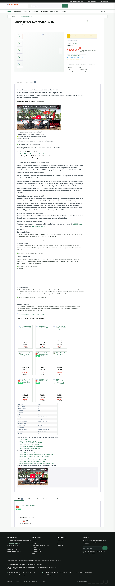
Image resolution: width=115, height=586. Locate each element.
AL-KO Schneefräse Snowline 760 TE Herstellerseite (31, 446)
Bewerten (83, 64)
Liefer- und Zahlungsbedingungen (40, 545)
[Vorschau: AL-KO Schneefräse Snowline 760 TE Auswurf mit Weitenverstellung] (20, 58)
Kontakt (34, 543)
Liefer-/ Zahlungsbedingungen (73, 55)
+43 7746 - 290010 (13, 544)
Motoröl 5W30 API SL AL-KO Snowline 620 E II (43, 394)
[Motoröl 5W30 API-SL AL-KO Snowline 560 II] (60, 386)
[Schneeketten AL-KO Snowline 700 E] (25, 333)
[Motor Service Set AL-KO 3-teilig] (42, 359)
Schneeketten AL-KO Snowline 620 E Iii (25, 368)
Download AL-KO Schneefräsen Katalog (28, 452)
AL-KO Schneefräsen (17, 567)
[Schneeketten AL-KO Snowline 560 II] (60, 333)
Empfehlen (92, 64)
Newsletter (60, 540)
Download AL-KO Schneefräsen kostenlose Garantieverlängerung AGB (35, 454)
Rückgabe (34, 547)
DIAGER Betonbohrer (12, 568)
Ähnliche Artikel (30, 498)
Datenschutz (61, 543)
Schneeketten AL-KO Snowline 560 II (60, 341)
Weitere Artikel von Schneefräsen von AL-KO (29, 448)
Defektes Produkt (36, 540)
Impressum (60, 545)
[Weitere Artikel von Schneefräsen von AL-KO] (94, 23)
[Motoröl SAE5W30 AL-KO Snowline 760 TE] (25, 386)
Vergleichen (71, 64)
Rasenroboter (53, 567)
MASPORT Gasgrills (27, 567)
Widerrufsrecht (36, 549)
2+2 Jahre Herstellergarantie (49, 572)
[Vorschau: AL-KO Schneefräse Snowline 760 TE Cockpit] (20, 65)
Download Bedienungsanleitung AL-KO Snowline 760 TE (32, 461)
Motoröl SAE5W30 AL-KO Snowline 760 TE (25, 394)
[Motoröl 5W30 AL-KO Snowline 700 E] (60, 359)
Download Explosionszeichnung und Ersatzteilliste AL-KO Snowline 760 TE (36, 463)
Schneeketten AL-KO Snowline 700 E (25, 341)
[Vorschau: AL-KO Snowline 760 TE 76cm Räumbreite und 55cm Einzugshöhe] (20, 43)
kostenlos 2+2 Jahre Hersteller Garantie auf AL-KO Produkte (35, 154)
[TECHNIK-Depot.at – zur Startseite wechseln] (14, 6)
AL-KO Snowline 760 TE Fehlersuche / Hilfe (29, 444)
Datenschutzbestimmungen (81, 43)
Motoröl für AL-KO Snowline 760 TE (27, 441)
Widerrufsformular (36, 551)
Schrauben (21, 568)
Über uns (60, 542)
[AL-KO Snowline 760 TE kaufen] (50, 314)
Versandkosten (30, 560)
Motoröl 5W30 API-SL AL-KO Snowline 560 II (60, 394)
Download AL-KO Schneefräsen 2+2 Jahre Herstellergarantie (33, 456)
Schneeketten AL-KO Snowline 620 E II (43, 341)
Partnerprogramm (36, 542)
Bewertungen (30, 82)
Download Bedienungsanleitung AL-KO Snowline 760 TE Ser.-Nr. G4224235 (37, 458)
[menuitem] (48, 6)
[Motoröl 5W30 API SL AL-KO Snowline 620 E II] (42, 386)
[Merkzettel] (90, 6)
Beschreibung (19, 82)
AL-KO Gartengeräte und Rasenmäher (41, 567)
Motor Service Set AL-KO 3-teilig (43, 368)
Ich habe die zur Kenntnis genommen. (95, 552)
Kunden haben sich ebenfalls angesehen (48, 498)
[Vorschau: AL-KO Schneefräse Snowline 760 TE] (20, 36)
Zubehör (19, 498)
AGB (33, 553)
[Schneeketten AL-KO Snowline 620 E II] (42, 333)
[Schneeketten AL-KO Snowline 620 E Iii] (25, 359)
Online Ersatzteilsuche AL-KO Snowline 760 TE (30, 442)
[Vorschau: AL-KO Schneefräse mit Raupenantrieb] (20, 51)
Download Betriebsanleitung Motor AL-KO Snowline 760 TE (33, 459)
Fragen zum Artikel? (23, 439)
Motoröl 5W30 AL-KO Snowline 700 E (60, 368)
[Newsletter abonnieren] (104, 548)
